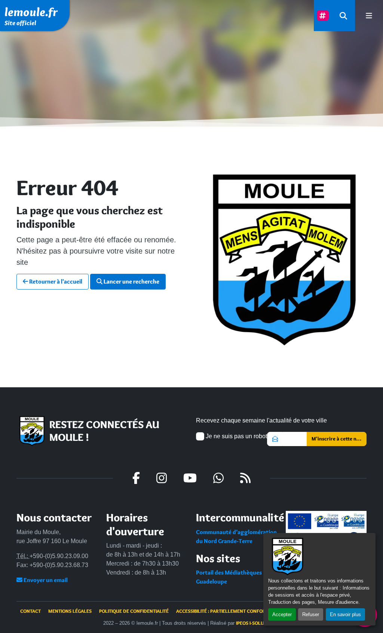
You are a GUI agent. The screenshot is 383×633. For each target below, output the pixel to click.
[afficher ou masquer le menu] (369, 15)
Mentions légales (70, 611)
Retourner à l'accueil (55, 281)
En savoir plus (345, 614)
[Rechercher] (343, 15)
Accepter (282, 614)
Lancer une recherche (130, 281)
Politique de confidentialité (134, 611)
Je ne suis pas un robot (235, 436)
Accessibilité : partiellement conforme (224, 611)
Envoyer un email (45, 580)
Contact (30, 611)
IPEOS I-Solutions (256, 623)
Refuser (310, 614)
